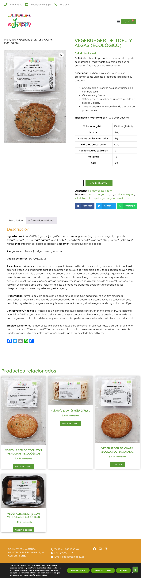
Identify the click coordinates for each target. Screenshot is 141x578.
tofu (89, 198)
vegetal (111, 198)
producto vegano (124, 194)
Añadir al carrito (99, 183)
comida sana (93, 194)
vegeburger (99, 198)
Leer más (117, 464)
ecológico (107, 194)
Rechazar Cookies (103, 570)
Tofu (14, 39)
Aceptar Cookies (78, 570)
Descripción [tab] (16, 220)
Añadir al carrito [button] (23, 466)
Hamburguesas (97, 190)
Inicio (7, 39)
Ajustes (123, 570)
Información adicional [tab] (41, 220)
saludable (80, 198)
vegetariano (123, 198)
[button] (118, 21)
